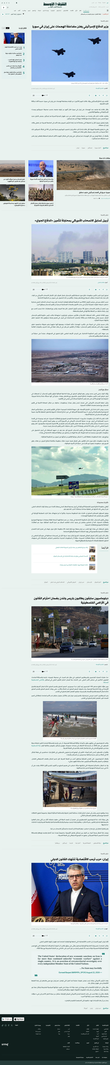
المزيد (15, 10)
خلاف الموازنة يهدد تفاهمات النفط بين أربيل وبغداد (74, 565)
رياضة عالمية (106, 1051)
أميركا (85, 1008)
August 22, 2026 (93, 973)
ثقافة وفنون (65, 10)
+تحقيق (97, 1051)
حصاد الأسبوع (96, 1046)
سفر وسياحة (38, 1031)
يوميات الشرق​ (46, 10)
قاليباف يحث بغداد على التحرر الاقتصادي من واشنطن (13, 67)
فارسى (93, 2)
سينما (69, 1034)
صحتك (58, 1029)
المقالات (87, 1029)
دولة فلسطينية (36, 746)
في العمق (34, 10)
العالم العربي (106, 1029)
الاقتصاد (71, 10)
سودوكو (68, 1049)
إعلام (69, 1036)
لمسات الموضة (38, 1034)
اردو (96, 2)
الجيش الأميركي (71, 582)
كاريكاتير (87, 1031)
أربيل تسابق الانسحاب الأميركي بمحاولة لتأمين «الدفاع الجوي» (71, 221)
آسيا (98, 1034)
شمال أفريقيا (104, 1034)
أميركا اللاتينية (96, 1038)
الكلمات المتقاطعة (66, 1046)
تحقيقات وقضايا (95, 1049)
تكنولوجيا (53, 10)
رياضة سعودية (105, 1046)
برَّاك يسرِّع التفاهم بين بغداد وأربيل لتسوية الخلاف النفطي (71, 547)
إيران (78, 148)
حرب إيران (81, 582)
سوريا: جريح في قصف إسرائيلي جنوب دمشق (94, 192)
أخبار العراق (98, 582)
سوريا (83, 148)
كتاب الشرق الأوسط (85, 1034)
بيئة (59, 1034)
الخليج (106, 1031)
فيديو (29, 10)
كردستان (89, 582)
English (104, 2)
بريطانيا (57, 843)
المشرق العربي (104, 1036)
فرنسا (71, 843)
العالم (80, 10)
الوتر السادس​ (67, 1031)
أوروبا (98, 1031)
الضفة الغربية (87, 843)
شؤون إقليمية (104, 21)
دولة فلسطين (97, 843)
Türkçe (99, 2)
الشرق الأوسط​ (86, 10)
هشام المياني (101, 282)
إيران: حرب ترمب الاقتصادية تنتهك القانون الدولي (79, 859)
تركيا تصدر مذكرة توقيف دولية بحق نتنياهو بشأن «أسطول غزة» (13, 73)
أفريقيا (97, 1036)
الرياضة (39, 10)
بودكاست (24, 10)
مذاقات (39, 1029)
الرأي (76, 10)
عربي (107, 2)
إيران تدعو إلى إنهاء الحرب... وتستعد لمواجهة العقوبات (15, 60)
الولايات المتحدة (96, 1029)
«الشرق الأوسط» (100, 88)
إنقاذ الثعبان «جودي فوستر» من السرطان (91, 14)
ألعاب (19, 10)
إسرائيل (90, 148)
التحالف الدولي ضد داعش (57, 582)
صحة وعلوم (59, 10)
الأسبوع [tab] (4, 28)
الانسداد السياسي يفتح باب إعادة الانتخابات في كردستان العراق (70, 556)
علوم (59, 1031)
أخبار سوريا (98, 148)
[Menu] (107, 10)
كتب (69, 1029)
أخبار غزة (77, 843)
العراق (46, 582)
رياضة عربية (106, 1049)
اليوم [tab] (7, 28)
